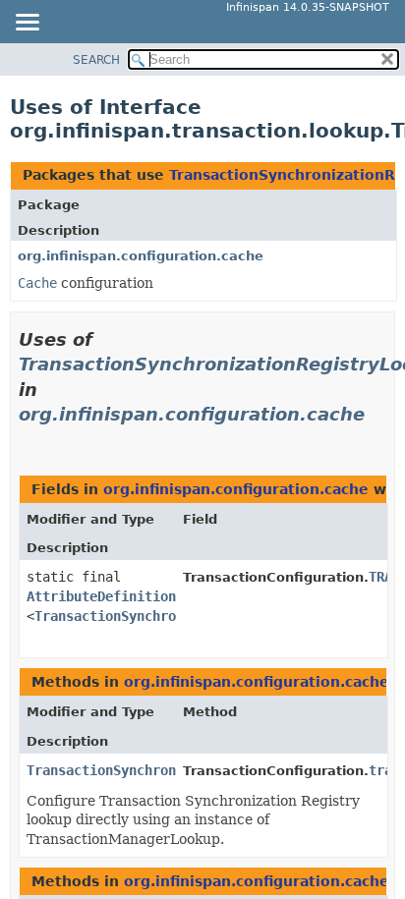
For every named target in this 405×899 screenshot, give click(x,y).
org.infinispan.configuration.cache (140, 256)
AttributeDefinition (101, 596)
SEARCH (96, 60)
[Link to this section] (26, 438)
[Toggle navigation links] (26, 23)
